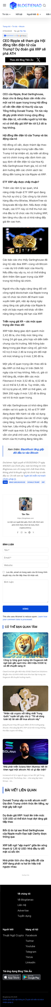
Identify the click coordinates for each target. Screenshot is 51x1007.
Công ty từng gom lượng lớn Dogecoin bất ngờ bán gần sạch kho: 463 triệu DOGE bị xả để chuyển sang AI (25, 663)
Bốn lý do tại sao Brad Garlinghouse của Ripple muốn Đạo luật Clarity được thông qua (25, 833)
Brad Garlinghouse (17, 482)
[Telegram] (26, 487)
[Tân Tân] (25, 504)
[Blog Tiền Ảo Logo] (25, 5)
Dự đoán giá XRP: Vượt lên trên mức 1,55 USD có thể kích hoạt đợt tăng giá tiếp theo (25, 818)
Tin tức (14, 26)
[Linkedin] (25, 532)
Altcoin (21, 26)
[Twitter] (20, 487)
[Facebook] (14, 487)
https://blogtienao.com (25, 518)
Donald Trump (33, 482)
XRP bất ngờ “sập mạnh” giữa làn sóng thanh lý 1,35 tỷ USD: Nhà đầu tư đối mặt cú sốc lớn (25, 848)
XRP (43, 482)
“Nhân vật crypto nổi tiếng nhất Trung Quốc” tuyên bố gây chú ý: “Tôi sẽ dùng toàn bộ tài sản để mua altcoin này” (23, 716)
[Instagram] (22, 532)
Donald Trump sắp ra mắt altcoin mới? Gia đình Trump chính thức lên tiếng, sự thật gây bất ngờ (25, 803)
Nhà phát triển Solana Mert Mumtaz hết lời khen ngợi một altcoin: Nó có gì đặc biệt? (25, 768)
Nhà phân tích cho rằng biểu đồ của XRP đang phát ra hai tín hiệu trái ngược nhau (23, 863)
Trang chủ (6, 26)
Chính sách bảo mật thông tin (14, 999)
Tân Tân (23, 31)
